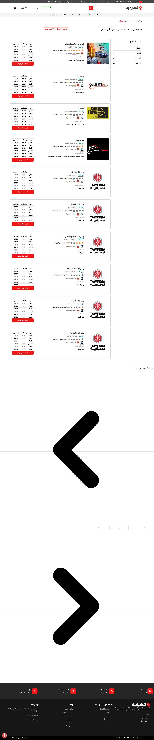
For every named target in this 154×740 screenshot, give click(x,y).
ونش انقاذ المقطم (77, 204)
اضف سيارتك (45, 8)
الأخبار (71, 15)
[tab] (127, 49)
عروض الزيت (69, 719)
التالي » (139, 367)
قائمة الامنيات (106, 722)
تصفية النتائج (48, 29)
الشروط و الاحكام (16, 738)
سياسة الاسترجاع (68, 712)
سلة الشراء (107, 719)
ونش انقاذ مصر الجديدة (75, 268)
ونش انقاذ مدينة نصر (76, 172)
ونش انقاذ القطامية (77, 332)
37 (98, 528)
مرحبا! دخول (33, 8)
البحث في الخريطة (61, 29)
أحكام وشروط (69, 709)
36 (106, 528)
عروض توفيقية (54, 15)
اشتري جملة (64, 15)
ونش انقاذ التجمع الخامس (74, 236)
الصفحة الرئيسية (98, 15)
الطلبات (107, 716)
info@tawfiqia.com (33, 720)
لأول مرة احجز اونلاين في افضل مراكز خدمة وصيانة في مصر (128, 2)
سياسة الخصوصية (67, 716)
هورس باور (80, 140)
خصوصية (24, 738)
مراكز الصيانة (88, 15)
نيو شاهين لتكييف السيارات (74, 43)
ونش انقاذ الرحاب (77, 300)
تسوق (108, 712)
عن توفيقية (69, 722)
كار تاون (81, 108)
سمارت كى (80, 76)
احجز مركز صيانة (22, 63)
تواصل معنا (69, 726)
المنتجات (79, 15)
